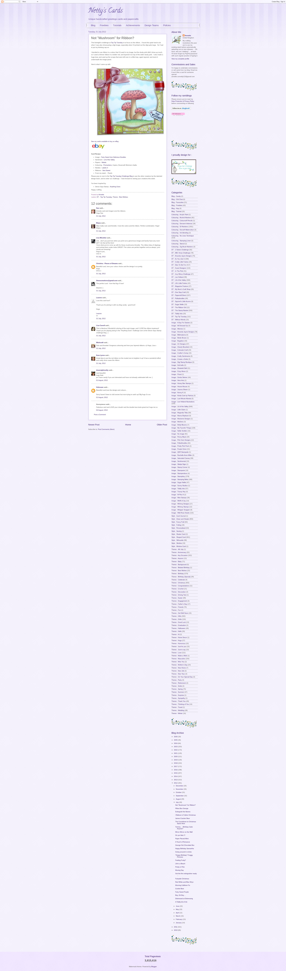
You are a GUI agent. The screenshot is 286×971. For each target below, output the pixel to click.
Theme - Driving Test (178, 595)
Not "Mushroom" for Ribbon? (185, 805)
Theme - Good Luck (178, 622)
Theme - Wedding (177, 710)
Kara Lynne (100, 355)
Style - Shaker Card (178, 534)
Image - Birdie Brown (178, 338)
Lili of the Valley (109, 160)
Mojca (98, 223)
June (178, 906)
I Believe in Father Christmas (185, 815)
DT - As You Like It (178, 259)
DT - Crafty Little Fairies (179, 262)
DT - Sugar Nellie (177, 304)
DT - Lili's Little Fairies (179, 283)
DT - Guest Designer (178, 268)
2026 (176, 736)
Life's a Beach (180, 863)
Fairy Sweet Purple (182, 892)
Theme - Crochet (177, 589)
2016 (176, 770)
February (179, 919)
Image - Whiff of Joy (178, 501)
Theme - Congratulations (180, 586)
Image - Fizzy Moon (178, 371)
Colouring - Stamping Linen (181, 241)
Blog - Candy (176, 196)
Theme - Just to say (178, 649)
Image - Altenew (177, 329)
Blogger (154, 966)
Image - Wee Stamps (178, 498)
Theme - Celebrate (178, 580)
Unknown (99, 387)
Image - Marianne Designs (180, 419)
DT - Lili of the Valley (178, 280)
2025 (176, 740)
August (178, 799)
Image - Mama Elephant (180, 416)
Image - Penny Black (178, 437)
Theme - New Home (178, 668)
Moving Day (179, 870)
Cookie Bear (179, 888)
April (177, 913)
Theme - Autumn (177, 558)
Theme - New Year (178, 674)
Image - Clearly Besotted (180, 347)
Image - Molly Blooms (179, 425)
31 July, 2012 (101, 216)
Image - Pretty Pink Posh (180, 446)
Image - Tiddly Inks (178, 488)
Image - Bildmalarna (178, 335)
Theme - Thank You (178, 701)
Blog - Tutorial (176, 211)
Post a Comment (100, 414)
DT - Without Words (178, 320)
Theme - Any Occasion (179, 555)
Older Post (162, 424)
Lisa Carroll (100, 325)
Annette (188, 35)
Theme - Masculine (178, 659)
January (179, 923)
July (177, 802)
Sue (97, 208)
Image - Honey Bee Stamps (181, 383)
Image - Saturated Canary (180, 458)
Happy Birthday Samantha (184, 848)
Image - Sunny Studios (179, 485)
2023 (176, 746)
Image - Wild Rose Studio (180, 513)
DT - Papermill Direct (178, 295)
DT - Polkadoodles (178, 298)
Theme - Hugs (176, 640)
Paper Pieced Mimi (182, 838)
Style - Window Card (178, 546)
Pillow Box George (181, 808)
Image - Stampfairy (178, 476)
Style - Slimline (176, 543)
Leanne (99, 298)
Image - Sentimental (178, 461)
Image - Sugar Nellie (178, 482)
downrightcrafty (102, 370)
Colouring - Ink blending (179, 233)
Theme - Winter (177, 713)
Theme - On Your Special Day (182, 677)
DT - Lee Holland (177, 277)
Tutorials (117, 25)
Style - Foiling (176, 525)
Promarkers (107, 165)
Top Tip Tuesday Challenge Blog (121, 176)
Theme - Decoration (178, 592)
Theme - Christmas (178, 583)
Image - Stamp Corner (179, 467)
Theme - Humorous (178, 643)
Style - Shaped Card (178, 537)
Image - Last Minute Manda (181, 398)
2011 (176, 927)
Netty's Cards (105, 11)
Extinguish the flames (182, 812)
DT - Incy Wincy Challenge (180, 274)
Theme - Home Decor (179, 637)
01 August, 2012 (102, 380)
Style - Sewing (176, 531)
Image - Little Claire (178, 410)
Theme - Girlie (176, 619)
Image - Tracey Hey (178, 491)
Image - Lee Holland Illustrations (182, 402)
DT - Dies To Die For (178, 265)
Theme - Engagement (179, 601)
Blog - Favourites (177, 202)
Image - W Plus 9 (177, 494)
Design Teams (152, 25)
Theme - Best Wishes (120, 197)
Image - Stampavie (178, 470)
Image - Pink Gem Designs (180, 440)
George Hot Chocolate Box (184, 845)
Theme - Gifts (176, 616)
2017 (176, 766)
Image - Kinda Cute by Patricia (182, 395)
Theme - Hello (176, 631)
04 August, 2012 (102, 410)
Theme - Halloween (178, 628)
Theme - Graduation (178, 625)
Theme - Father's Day (179, 604)
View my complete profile (180, 59)
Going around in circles (183, 852)
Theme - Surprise (177, 695)
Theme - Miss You (177, 662)
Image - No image (177, 434)
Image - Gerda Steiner (179, 377)
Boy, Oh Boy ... (180, 895)
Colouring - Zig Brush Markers (182, 247)
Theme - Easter (177, 598)
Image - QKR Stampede (179, 452)
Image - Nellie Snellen (179, 431)
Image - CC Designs (178, 344)
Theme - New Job (177, 671)
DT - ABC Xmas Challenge (180, 253)
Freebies (104, 25)
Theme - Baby (176, 561)
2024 (176, 743)
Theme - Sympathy (178, 698)
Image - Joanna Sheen (179, 389)
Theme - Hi (175, 634)
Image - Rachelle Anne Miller (181, 455)
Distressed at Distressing (184, 898)
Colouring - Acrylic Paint (179, 214)
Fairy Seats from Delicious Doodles (113, 157)
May (177, 909)
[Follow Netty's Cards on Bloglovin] (181, 109)
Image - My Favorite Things (181, 428)
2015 (176, 773)
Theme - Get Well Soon (179, 613)
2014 (176, 776)
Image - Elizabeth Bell (179, 368)
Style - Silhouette (177, 540)
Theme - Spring (177, 689)
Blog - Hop (175, 208)
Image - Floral (176, 374)
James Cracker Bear (182, 818)
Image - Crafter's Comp (179, 353)
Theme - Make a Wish (179, 656)
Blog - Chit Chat (177, 199)
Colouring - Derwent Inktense (181, 223)
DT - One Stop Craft (178, 292)
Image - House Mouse (179, 386)
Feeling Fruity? (180, 860)
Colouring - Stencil (177, 244)
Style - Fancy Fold (177, 522)
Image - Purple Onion (179, 449)
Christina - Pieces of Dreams (107, 263)
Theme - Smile (176, 686)
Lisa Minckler (101, 238)
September (180, 796)
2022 (176, 750)
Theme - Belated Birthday (180, 567)
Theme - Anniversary (178, 552)
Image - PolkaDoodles (179, 443)
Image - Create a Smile (179, 359)
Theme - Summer (177, 692)
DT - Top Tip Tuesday (104, 197)
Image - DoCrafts (177, 365)
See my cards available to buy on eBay (105, 141)
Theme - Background (178, 564)
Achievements (133, 25)
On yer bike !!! (180, 835)
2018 (176, 763)
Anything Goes (115, 186)
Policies (167, 25)
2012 (176, 783)
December (180, 786)
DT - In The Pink (177, 271)
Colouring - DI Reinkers (179, 226)
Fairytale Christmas (182, 879)
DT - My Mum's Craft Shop (180, 289)
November (180, 789)
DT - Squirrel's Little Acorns (181, 301)
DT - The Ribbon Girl (178, 307)
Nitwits (104, 162)
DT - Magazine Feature (179, 286)
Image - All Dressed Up (179, 326)
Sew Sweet (106, 170)
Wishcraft (99, 342)
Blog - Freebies (176, 205)
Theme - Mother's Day (179, 665)
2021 (176, 753)
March (178, 916)
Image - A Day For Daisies (180, 323)
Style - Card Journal (178, 516)
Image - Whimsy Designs (180, 504)
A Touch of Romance (182, 842)
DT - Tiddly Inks (177, 313)
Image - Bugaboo (177, 341)
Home (128, 424)
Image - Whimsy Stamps (180, 507)
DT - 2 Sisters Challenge (180, 250)
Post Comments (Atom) (106, 429)
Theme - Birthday (177, 573)
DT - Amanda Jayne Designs (181, 256)
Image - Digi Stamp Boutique (181, 362)
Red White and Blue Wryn (184, 882)
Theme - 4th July (177, 549)
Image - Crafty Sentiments (180, 356)
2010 (176, 930)
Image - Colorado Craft (179, 350)
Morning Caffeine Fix (182, 885)
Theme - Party (176, 680)
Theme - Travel (176, 707)
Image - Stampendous (179, 473)
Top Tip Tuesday (117, 42)
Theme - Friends (177, 607)
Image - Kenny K (177, 392)
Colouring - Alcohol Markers (181, 217)
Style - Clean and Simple (180, 519)
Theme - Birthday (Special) (180, 577)
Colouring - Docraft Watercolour (182, 230)
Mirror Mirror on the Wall (183, 832)
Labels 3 (105, 168)
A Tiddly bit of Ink (181, 902)
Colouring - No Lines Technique (182, 236)
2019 (176, 760)
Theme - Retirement (178, 683)
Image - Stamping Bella (179, 479)
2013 (176, 780)
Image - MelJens (177, 422)
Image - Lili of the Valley (179, 406)
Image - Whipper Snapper (180, 510)
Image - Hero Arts (177, 380)
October (179, 792)
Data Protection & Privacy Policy (182, 101)
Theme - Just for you (178, 646)
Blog (93, 25)
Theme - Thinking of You (180, 704)
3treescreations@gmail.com (106, 280)
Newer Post (93, 424)
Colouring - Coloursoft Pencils (181, 220)
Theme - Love (176, 653)
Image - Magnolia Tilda (179, 413)
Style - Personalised (178, 528)
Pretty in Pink (180, 867)
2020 (176, 756)
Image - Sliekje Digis (178, 464)
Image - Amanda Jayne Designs (182, 332)
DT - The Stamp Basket (179, 310)
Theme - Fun (176, 610)
